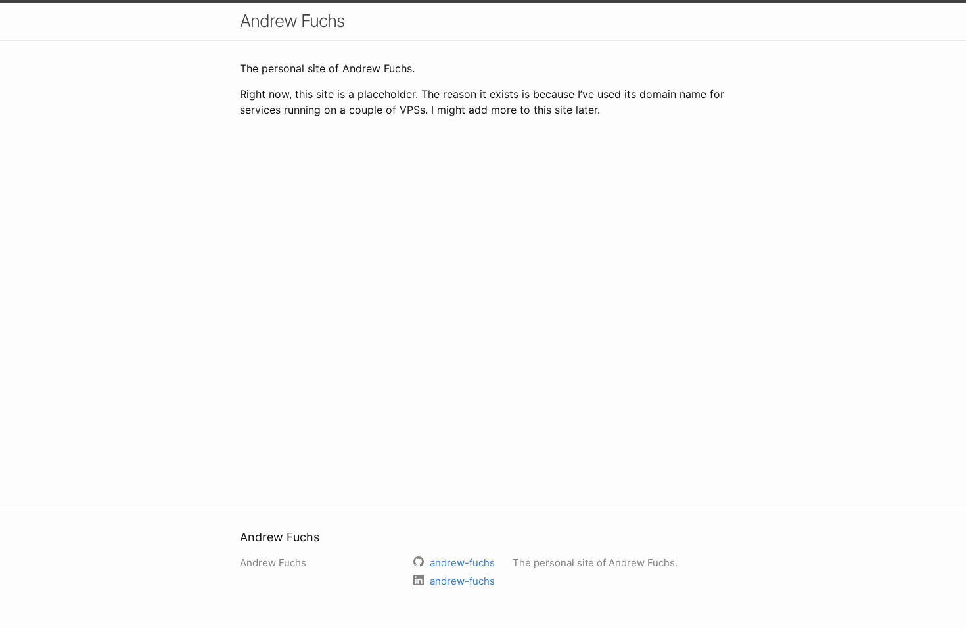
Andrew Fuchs (292, 21)
